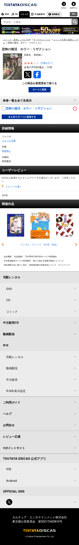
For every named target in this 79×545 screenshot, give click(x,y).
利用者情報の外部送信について (42, 265)
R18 (74, 14)
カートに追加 (39, 89)
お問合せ (9, 425)
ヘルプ (7, 413)
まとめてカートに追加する (22, 116)
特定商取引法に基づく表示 (15, 265)
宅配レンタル (14, 357)
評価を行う (47, 63)
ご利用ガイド (11, 402)
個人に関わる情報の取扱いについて (48, 260)
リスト (64, 7)
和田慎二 (6, 151)
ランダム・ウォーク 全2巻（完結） (40, 244)
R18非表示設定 (16, 391)
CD (16, 14)
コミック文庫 (9, 140)
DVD (7, 14)
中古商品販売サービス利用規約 (17, 260)
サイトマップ (64, 265)
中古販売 (12, 379)
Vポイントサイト (14, 448)
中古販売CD (40, 14)
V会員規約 (18, 256)
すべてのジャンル (41, 40)
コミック (24, 14)
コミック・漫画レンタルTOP (16, 40)
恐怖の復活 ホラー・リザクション (29, 108)
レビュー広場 (11, 436)
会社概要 (8, 256)
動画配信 (56, 14)
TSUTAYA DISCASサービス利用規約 (41, 256)
